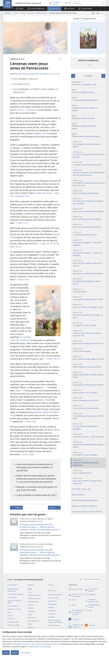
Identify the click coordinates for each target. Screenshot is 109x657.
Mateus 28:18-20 (43, 133)
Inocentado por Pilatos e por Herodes (88, 384)
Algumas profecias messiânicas (84, 506)
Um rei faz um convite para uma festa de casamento (88, 201)
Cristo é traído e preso (82, 350)
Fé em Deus (11, 619)
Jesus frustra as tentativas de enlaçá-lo (88, 210)
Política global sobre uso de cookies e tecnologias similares (35, 644)
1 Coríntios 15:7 (21, 196)
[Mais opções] (103, 13)
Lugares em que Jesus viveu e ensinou (87, 511)
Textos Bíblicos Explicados (15, 594)
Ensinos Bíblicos (12, 585)
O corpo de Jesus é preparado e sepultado (85, 426)
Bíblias (30, 589)
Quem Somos (52, 590)
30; (57, 243)
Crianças (10, 615)
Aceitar (6, 652)
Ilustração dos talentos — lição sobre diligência (88, 253)
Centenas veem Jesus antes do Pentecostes (86, 462)
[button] (36, 8)
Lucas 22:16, (46, 243)
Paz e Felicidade (12, 606)
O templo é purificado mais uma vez (87, 163)
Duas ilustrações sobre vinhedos (86, 192)
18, (54, 243)
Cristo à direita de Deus (82, 472)
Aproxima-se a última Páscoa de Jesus (88, 272)
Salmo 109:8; (42, 412)
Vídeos (30, 624)
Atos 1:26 (31, 421)
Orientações (32, 618)
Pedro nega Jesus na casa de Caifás (87, 365)
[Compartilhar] (98, 13)
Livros (16, 13)
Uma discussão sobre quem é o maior (88, 298)
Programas (31, 611)
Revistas (30, 605)
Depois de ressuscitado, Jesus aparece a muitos (89, 444)
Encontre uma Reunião (91, 590)
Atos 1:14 (21, 390)
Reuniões (51, 607)
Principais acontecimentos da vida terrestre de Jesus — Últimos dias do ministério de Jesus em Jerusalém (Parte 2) (40, 552)
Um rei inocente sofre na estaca (85, 407)
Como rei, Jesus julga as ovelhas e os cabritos (87, 263)
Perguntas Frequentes (55, 595)
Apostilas (31, 608)
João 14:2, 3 (15, 246)
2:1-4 (57, 73)
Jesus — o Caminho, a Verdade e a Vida (33, 13)
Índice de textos (78, 494)
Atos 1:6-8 (24, 279)
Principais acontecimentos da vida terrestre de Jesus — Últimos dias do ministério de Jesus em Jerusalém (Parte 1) (40, 527)
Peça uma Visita (53, 598)
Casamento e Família (14, 609)
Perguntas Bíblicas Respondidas (13, 590)
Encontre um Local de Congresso (76, 595)
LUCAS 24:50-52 (34, 73)
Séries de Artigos (33, 602)
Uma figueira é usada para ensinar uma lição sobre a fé (89, 183)
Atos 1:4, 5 (23, 222)
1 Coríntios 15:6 (32, 109)
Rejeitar (15, 652)
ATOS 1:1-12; (48, 73)
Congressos (52, 614)
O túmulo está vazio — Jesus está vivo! (88, 435)
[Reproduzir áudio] (93, 13)
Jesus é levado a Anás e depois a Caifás (88, 358)
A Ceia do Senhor (80, 290)
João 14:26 (28, 454)
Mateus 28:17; (17, 109)
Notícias (50, 585)
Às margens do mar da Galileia (85, 453)
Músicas (30, 627)
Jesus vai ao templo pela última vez (87, 226)
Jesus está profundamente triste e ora (88, 342)
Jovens (9, 612)
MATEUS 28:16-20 (18, 73)
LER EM (76, 18)
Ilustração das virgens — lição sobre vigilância (87, 242)
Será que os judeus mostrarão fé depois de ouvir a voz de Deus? (89, 172)
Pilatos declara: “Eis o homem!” (85, 391)
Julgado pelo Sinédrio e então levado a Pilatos (88, 374)
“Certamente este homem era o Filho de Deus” (89, 416)
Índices (30, 614)
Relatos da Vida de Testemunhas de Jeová (55, 621)
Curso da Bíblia (12, 597)
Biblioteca (7, 13)
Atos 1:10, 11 (53, 358)
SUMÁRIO (88, 76)
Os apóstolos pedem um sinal (85, 233)
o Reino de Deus (43, 193)
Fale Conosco (52, 601)
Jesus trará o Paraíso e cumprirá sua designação (87, 480)
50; (17, 340)
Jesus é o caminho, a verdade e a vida (88, 306)
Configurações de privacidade (39, 646)
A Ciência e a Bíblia (13, 622)
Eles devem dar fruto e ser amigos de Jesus (88, 315)
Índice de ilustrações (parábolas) (85, 500)
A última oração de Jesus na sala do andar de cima (87, 333)
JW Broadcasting (33, 621)
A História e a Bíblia (13, 625)
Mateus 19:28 (43, 399)
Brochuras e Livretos (34, 595)
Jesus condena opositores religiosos (87, 218)
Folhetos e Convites (34, 598)
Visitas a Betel (52, 604)
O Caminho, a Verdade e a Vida (84, 83)
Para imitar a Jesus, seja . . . (82, 489)
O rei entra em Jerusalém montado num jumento (89, 154)
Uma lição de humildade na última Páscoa (86, 281)
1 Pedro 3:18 (25, 340)
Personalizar (26, 652)
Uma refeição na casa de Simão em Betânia (87, 144)
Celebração (51, 611)
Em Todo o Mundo (54, 625)
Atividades (51, 617)
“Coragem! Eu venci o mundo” (85, 324)
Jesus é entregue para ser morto (86, 399)
